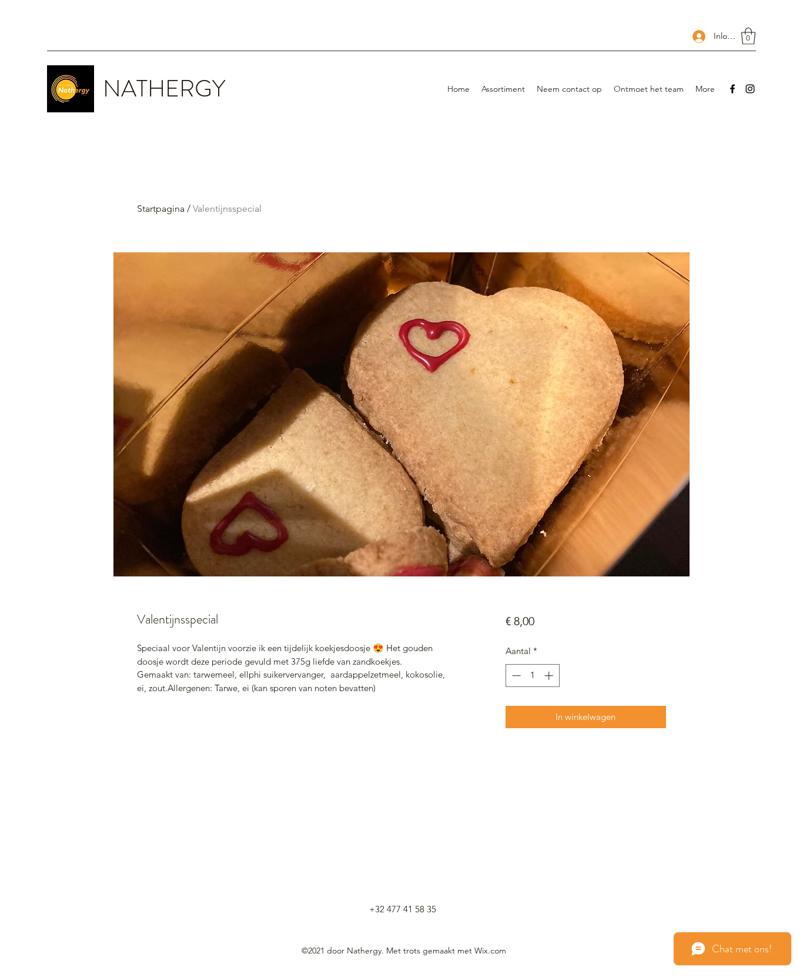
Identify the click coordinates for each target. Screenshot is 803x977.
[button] (748, 36)
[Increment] (550, 675)
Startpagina (161, 208)
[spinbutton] (532, 675)
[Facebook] (732, 89)
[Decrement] (515, 675)
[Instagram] (750, 89)
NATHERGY (164, 88)
